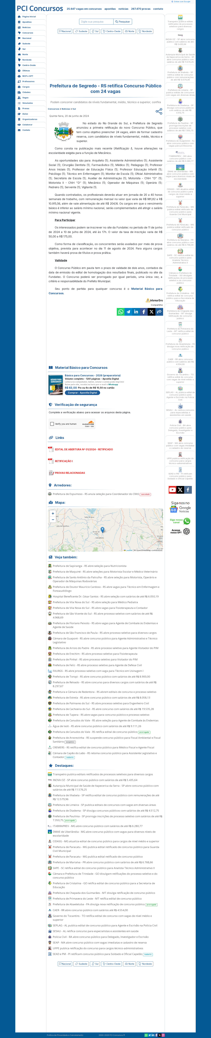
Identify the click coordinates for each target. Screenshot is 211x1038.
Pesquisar (124, 21)
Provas (25, 108)
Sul (23, 49)
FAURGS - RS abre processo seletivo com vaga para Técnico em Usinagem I (98, 671)
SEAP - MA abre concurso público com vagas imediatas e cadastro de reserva (100, 942)
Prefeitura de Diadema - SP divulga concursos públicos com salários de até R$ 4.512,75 (106, 810)
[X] (159, 1035)
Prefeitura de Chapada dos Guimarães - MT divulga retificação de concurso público (104, 893)
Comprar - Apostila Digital (82, 392)
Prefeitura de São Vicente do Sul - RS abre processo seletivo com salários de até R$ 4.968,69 (103, 615)
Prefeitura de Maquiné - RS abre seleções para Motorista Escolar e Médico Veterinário (105, 571)
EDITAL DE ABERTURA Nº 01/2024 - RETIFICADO (84, 449)
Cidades (26, 92)
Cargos (26, 87)
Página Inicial (29, 16)
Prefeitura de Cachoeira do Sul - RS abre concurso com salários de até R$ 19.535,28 (103, 709)
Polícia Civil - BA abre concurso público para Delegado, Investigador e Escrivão (101, 937)
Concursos (27, 33)
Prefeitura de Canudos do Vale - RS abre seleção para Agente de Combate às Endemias (105, 720)
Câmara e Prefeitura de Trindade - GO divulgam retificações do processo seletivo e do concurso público (105, 875)
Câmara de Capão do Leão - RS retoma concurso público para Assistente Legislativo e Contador (105, 755)
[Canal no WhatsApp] (146, 1035)
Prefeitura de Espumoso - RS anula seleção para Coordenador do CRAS (101, 494)
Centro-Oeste (29, 65)
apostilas (110, 8)
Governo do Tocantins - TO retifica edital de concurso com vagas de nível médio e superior (102, 917)
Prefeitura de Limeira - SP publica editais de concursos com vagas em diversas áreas (104, 805)
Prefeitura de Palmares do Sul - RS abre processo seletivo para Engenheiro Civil (101, 703)
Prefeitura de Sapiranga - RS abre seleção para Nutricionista (90, 566)
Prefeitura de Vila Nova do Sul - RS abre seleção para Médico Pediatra (95, 602)
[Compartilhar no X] (151, 312)
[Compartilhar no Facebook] (144, 312)
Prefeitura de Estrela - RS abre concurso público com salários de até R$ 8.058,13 (101, 697)
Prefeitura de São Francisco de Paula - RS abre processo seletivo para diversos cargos (105, 632)
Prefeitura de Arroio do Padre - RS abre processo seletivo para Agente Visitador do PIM (105, 648)
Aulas (25, 114)
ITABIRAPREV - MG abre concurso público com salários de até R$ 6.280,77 (98, 826)
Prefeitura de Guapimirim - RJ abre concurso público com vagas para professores (180, 143)
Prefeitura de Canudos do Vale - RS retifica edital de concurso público (101, 732)
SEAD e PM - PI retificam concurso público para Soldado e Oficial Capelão (102, 954)
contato (158, 8)
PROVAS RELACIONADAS (70, 472)
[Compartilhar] (159, 312)
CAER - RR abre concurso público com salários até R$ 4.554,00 (90, 910)
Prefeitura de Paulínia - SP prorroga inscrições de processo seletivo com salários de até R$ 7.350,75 (107, 818)
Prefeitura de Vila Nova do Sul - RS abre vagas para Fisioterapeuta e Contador (100, 608)
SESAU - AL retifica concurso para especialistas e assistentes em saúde (96, 931)
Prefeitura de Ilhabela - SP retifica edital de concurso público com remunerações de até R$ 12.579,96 (106, 797)
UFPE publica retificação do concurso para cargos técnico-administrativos (98, 948)
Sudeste (26, 43)
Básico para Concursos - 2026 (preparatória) (93, 375)
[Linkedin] (153, 1035)
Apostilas (27, 22)
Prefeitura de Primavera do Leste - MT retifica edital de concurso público (97, 898)
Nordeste (27, 60)
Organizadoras (29, 119)
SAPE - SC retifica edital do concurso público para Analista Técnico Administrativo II (104, 868)
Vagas (25, 97)
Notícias (26, 27)
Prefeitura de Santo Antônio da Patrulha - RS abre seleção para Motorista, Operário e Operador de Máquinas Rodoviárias (104, 579)
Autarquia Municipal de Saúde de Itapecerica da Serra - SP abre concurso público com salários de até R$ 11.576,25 (106, 787)
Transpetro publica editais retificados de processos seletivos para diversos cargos (103, 774)
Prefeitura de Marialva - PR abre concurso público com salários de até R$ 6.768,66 (103, 862)
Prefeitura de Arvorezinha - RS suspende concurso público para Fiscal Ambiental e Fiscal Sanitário (107, 739)
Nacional (26, 38)
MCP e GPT (27, 76)
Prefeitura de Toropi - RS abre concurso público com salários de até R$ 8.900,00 (101, 676)
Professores (28, 81)
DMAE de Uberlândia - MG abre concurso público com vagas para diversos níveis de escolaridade (104, 833)
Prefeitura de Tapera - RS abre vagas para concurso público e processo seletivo (101, 714)
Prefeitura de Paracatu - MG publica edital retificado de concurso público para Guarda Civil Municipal (106, 849)
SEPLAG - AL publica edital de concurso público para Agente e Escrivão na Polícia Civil (105, 925)
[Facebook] (156, 1035)
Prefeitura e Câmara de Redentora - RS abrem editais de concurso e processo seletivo (104, 692)
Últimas (26, 70)
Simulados (27, 103)
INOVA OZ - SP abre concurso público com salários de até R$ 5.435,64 (95, 780)
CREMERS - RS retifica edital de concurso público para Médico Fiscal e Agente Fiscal (103, 747)
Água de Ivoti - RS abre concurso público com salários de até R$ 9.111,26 (97, 726)
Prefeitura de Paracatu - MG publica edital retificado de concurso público (98, 856)
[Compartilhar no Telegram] (128, 312)
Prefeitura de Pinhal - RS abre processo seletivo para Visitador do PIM (95, 659)
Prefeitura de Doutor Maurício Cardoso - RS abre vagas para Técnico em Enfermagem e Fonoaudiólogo (106, 588)
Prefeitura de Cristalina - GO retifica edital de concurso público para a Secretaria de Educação (104, 885)
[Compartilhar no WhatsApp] (120, 312)
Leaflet (129, 550)
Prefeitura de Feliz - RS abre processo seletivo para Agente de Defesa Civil (97, 665)
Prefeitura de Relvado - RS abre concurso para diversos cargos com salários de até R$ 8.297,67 (104, 684)
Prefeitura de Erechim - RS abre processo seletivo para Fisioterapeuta (95, 653)
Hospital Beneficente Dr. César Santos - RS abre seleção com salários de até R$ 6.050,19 (106, 596)
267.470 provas (140, 8)
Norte (25, 54)
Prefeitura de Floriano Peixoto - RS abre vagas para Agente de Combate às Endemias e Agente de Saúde (105, 625)
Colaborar (27, 124)
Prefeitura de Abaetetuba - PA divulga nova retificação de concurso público (104, 904)
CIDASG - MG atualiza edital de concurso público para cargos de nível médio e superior (106, 841)
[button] (53, 513)
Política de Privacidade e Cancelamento (65, 1035)
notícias (123, 8)
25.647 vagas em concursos (84, 8)
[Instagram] (163, 1035)
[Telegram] (149, 1035)
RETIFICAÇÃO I (64, 461)
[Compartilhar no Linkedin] (136, 312)
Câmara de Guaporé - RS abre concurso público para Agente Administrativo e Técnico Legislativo (105, 640)
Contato (26, 130)
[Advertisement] (80, 57)
